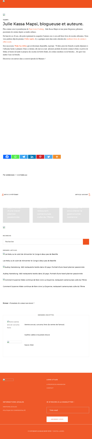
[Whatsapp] (15, 157)
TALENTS (5, 20)
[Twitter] (49, 157)
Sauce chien (29, 345)
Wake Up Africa (20, 45)
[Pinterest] (40, 157)
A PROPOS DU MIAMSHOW (56, 384)
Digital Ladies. (58, 431)
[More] (57, 157)
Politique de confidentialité (14, 410)
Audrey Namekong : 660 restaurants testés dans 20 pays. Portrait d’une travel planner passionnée (43, 274)
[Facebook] (7, 157)
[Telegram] (24, 157)
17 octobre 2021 (22, 175)
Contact (50, 388)
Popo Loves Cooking (36, 29)
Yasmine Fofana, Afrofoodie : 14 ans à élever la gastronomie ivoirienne (75, 210)
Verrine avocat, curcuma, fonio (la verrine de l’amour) (44, 324)
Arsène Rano (10, 175)
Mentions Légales (10, 407)
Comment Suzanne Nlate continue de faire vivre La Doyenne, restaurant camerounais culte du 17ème (44, 286)
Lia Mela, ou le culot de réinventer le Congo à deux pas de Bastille (29, 261)
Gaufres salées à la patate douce (37, 335)
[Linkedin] (32, 157)
